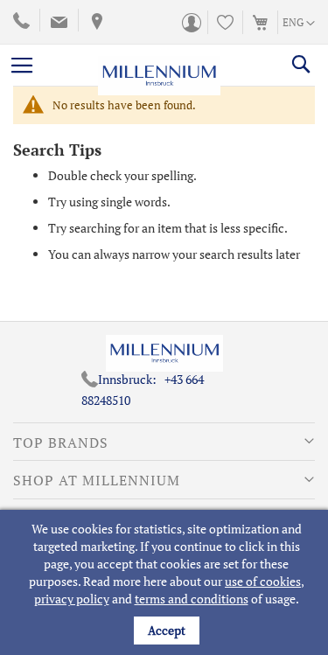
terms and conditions (191, 598)
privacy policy (71, 598)
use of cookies (263, 581)
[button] (299, 23)
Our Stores (94, 22)
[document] (166, 582)
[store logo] (158, 65)
